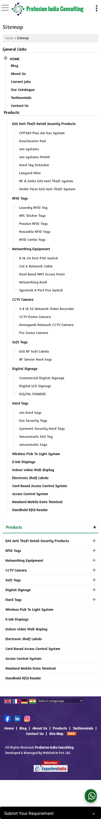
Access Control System (30, 493)
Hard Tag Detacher (34, 165)
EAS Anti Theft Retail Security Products (44, 123)
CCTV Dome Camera (35, 316)
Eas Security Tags (33, 420)
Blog (14, 65)
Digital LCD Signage (35, 386)
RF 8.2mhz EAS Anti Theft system (46, 181)
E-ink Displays (23, 461)
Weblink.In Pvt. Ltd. (56, 753)
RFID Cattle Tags (32, 239)
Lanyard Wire (30, 173)
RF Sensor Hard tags (35, 359)
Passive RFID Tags (33, 223)
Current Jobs (21, 81)
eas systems (29, 149)
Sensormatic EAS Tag (36, 436)
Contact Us (19, 105)
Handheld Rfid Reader (30, 509)
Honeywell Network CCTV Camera (46, 324)
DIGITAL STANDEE (32, 394)
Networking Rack (33, 282)
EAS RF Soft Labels (34, 351)
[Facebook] (7, 718)
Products (11, 112)
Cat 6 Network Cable (36, 266)
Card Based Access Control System (39, 485)
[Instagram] (27, 718)
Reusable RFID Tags (34, 231)
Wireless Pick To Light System (36, 453)
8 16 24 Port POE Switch (38, 258)
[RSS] (71, 733)
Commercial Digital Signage (41, 378)
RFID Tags (20, 198)
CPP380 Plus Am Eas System (42, 133)
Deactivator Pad (32, 141)
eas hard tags (30, 412)
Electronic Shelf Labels (30, 477)
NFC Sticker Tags (32, 215)
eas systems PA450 (34, 157)
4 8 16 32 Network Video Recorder (46, 308)
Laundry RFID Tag (33, 207)
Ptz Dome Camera (33, 332)
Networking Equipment (31, 249)
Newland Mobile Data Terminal (37, 501)
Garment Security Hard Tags (42, 428)
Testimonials (21, 97)
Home (9, 38)
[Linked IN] (17, 718)
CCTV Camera (22, 299)
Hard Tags (20, 403)
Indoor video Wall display (33, 469)
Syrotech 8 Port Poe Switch (41, 290)
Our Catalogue (22, 89)
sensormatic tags (33, 444)
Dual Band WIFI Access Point (42, 274)
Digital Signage (24, 368)
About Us (18, 73)
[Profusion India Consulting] (47, 9)
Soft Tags (19, 342)
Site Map (56, 733)
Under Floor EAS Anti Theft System (47, 189)
